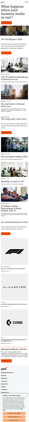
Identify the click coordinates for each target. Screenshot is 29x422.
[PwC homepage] (2, 2)
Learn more (5, 132)
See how (5, 233)
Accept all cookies (14, 420)
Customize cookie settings (14, 413)
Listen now (5, 52)
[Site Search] (24, 2)
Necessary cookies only (14, 416)
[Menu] (27, 2)
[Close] (26, 395)
